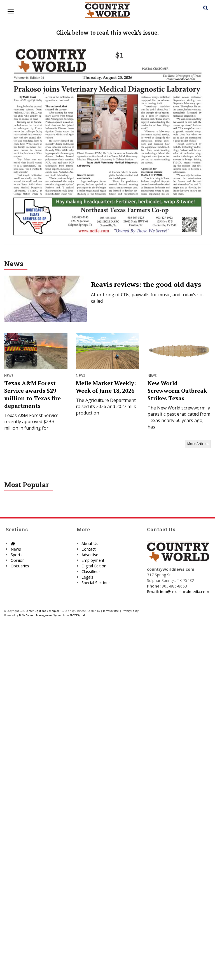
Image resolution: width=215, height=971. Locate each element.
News (13, 263)
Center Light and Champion (43, 611)
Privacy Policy (130, 611)
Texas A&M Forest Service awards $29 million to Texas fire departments (32, 394)
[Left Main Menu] (11, 11)
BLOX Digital (77, 615)
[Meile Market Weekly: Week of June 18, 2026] (107, 351)
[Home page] (107, 9)
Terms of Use (111, 611)
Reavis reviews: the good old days (146, 284)
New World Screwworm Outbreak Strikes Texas (177, 390)
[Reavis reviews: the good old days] (45, 299)
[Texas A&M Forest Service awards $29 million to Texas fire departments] (35, 351)
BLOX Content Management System (40, 615)
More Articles (197, 443)
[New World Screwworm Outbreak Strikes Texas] (179, 351)
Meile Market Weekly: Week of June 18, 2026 (106, 386)
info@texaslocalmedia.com (184, 591)
